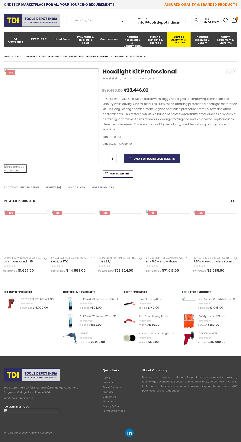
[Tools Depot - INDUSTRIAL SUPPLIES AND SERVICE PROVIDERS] (32, 20)
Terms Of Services (114, 411)
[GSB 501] (70, 338)
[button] (232, 201)
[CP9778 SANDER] (189, 338)
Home (106, 378)
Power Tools (39, 39)
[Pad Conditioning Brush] (129, 321)
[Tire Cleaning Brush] (129, 304)
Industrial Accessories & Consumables (133, 41)
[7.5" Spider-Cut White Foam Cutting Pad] (189, 304)
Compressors (108, 39)
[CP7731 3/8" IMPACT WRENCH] (11, 304)
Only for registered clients (154, 159)
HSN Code (110, 144)
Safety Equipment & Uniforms (225, 40)
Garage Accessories (219, 258)
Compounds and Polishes (36, 258)
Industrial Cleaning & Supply (202, 40)
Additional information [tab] (21, 187)
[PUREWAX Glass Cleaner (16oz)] (70, 304)
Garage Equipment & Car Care (179, 39)
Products (108, 392)
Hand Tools (62, 39)
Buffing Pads (200, 258)
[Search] (122, 20)
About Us (108, 382)
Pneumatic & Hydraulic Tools (85, 40)
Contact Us (109, 396)
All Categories (15, 40)
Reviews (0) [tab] (53, 187)
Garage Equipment (60, 258)
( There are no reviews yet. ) (137, 78)
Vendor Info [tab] (76, 187)
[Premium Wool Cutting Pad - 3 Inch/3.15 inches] (129, 338)
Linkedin (129, 432)
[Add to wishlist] (45, 258)
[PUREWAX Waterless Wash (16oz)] (70, 321)
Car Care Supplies (13, 258)
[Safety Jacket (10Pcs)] (189, 321)
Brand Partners (112, 387)
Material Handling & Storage (155, 40)
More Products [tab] (103, 187)
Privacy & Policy (112, 406)
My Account (110, 401)
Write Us (142, 18)
